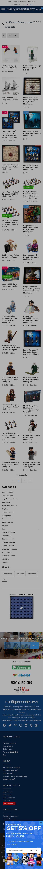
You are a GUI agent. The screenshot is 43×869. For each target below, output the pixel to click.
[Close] (41, 823)
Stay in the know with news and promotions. (20, 842)
